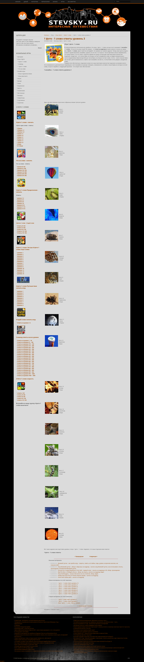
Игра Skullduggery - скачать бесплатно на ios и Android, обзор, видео (78, 574)
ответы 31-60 (21, 395)
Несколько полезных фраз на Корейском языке (86, 649)
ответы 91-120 (21, 398)
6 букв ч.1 (20, 137)
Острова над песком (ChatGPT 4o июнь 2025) (26, 646)
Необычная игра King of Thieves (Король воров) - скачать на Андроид (78, 575)
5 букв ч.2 (20, 135)
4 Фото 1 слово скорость (25, 379)
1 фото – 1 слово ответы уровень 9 (68, 585)
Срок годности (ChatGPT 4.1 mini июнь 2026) (26, 644)
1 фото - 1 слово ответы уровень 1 (68, 601)
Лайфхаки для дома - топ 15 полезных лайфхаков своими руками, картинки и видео (95, 651)
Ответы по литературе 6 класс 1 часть (83, 644)
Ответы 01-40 (21, 226)
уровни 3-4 (20, 200)
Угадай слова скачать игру (26, 320)
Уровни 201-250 (22, 174)
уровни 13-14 (21, 208)
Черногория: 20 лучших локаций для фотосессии (27, 639)
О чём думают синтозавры (22, 631)
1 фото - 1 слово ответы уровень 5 (68, 592)
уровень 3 (20, 256)
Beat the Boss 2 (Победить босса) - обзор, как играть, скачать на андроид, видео (81, 572)
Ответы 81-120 (21, 229)
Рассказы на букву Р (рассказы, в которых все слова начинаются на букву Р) (93, 636)
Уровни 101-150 (22, 170)
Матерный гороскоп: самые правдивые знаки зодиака (88, 625)
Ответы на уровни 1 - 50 (24, 340)
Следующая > (93, 556)
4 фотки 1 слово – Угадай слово (25, 223)
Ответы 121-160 (22, 231)
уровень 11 (20, 270)
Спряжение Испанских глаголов (82, 628)
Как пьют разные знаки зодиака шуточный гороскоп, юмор (89, 646)
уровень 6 (20, 261)
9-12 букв (20, 146)
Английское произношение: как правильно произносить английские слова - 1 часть (96, 622)
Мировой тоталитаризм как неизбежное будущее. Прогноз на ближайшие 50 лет (36, 633)
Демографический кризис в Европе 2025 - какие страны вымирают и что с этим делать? (37, 630)
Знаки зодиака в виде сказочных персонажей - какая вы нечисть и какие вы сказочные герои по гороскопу (102, 627)
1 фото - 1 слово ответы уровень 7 (68, 588)
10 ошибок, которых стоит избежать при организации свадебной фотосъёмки (35, 641)
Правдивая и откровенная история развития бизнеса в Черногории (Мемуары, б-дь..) (37, 622)
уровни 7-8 (20, 203)
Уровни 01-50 (21, 167)
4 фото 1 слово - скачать (25, 122)
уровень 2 (20, 254)
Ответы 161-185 (22, 233)
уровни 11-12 (21, 207)
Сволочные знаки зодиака (80, 652)
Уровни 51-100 (21, 168)
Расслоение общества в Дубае (22, 627)
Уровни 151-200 (22, 172)
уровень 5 (20, 259)
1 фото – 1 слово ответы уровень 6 (68, 590)
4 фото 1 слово (67, 35)
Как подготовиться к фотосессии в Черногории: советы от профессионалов (34, 643)
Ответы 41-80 (21, 227)
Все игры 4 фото (58, 41)
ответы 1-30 (20, 393)
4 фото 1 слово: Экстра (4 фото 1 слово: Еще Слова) (27, 248)
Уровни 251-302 (22, 175)
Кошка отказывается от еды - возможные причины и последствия (91, 623)
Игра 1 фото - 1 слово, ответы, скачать (69, 603)
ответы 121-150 (21, 400)
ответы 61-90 (21, 396)
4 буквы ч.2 (20, 132)
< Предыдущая (78, 556)
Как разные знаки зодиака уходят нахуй (84, 630)
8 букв (19, 144)
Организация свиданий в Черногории (24, 649)
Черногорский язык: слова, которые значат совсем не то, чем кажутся (33, 638)
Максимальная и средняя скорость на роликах (86, 631)
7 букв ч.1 (20, 140)
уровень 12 (20, 272)
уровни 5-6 (20, 201)
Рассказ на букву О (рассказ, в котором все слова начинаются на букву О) (93, 641)
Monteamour (18, 636)
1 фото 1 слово (67, 41)
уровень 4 (20, 258)
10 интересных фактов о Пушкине (82, 635)
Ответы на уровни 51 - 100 (25, 342)
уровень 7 (20, 263)
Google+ (2, 661)
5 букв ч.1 (20, 133)
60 (129, 658)
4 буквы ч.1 (20, 130)
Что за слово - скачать (24, 161)
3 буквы (19, 128)
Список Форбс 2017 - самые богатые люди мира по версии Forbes (91, 633)
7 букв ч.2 (20, 142)
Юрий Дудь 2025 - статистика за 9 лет (24, 628)
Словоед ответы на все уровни (27, 337)
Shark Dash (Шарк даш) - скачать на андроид (71, 577)
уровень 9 (20, 266)
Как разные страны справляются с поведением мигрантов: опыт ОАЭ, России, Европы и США (39, 651)
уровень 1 (20, 252)
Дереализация (18, 623)
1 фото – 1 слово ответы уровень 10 (68, 583)
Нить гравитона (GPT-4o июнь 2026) (24, 647)
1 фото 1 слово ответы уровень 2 (67, 599)
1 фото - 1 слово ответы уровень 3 (64, 38)
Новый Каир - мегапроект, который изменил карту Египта (30, 620)
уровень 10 (20, 268)
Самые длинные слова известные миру (84, 643)
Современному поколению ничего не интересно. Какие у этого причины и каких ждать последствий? (41, 635)
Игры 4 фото (59, 35)
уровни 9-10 (20, 205)
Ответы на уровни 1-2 (24, 323)
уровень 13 (20, 273)
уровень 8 (20, 265)
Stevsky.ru (46, 35)
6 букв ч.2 (20, 139)
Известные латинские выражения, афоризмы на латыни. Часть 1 (90, 620)
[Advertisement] (86, 84)
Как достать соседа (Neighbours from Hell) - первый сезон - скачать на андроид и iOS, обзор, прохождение (89, 570)
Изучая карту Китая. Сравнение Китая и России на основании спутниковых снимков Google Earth (99, 647)
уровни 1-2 (20, 198)
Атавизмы (17, 625)
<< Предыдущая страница (84, 606)
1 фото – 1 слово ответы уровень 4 (68, 593)
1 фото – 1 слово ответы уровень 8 (68, 586)
